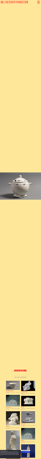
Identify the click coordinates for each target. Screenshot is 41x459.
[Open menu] (39, 2)
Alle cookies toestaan (25, 450)
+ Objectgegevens (17, 370)
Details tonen (1, 457)
